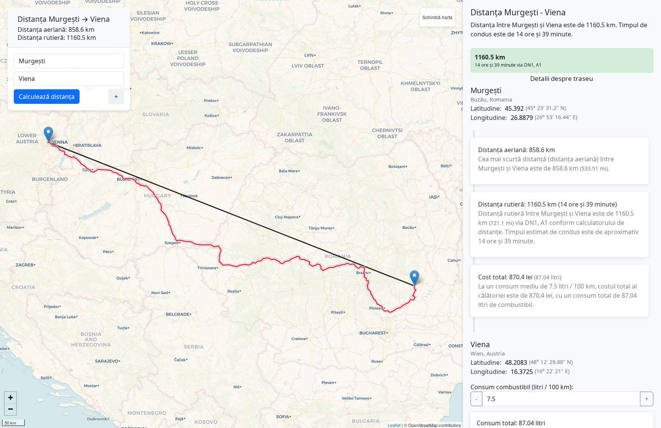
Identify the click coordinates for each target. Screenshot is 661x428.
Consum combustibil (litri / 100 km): (522, 387)
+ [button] (10, 397)
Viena (100, 19)
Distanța (32, 19)
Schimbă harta (437, 17)
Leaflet (394, 425)
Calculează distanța (47, 96)
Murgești (64, 19)
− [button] (10, 409)
